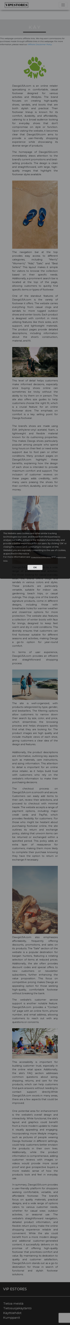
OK (35, 567)
